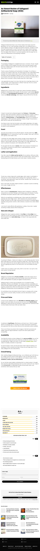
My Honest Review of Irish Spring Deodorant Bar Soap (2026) (32, 517)
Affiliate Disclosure (19, 546)
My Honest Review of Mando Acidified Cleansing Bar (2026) (12, 530)
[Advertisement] (20, 104)
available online (29, 341)
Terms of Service (27, 546)
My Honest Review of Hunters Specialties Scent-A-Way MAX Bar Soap (12, 510)
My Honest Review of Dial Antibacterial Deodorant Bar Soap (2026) (12, 517)
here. (31, 40)
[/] (35, 2)
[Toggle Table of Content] (13, 57)
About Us (4, 546)
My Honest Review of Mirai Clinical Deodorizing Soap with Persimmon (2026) (32, 531)
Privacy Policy (34, 499)
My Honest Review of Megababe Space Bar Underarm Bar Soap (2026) (12, 524)
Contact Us (35, 546)
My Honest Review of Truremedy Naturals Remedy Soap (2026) (32, 524)
